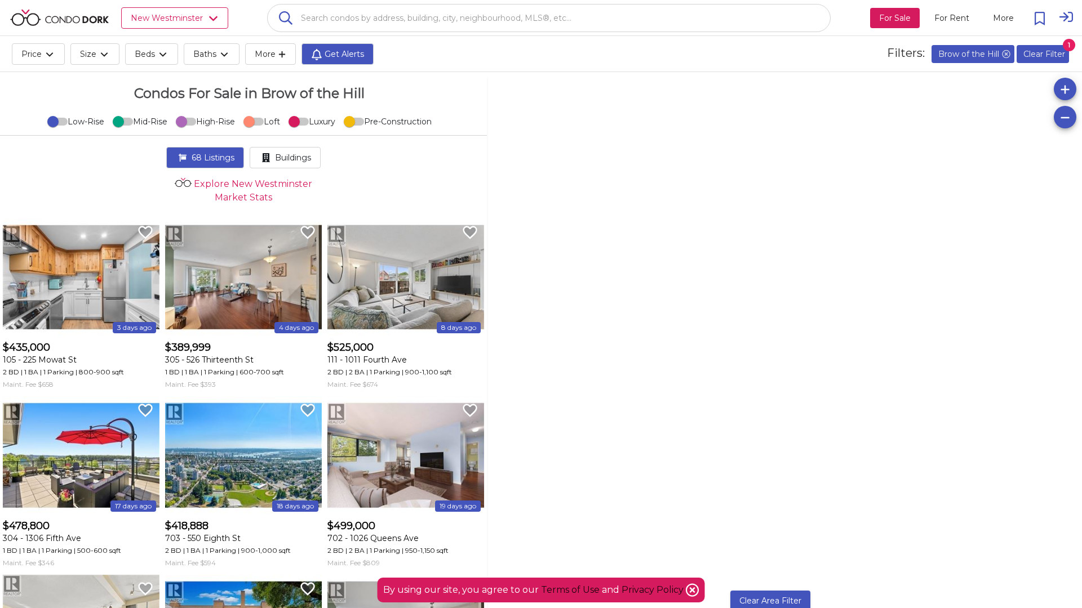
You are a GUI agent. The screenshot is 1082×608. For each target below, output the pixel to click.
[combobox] (549, 18)
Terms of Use (570, 589)
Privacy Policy (654, 589)
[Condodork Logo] (59, 17)
